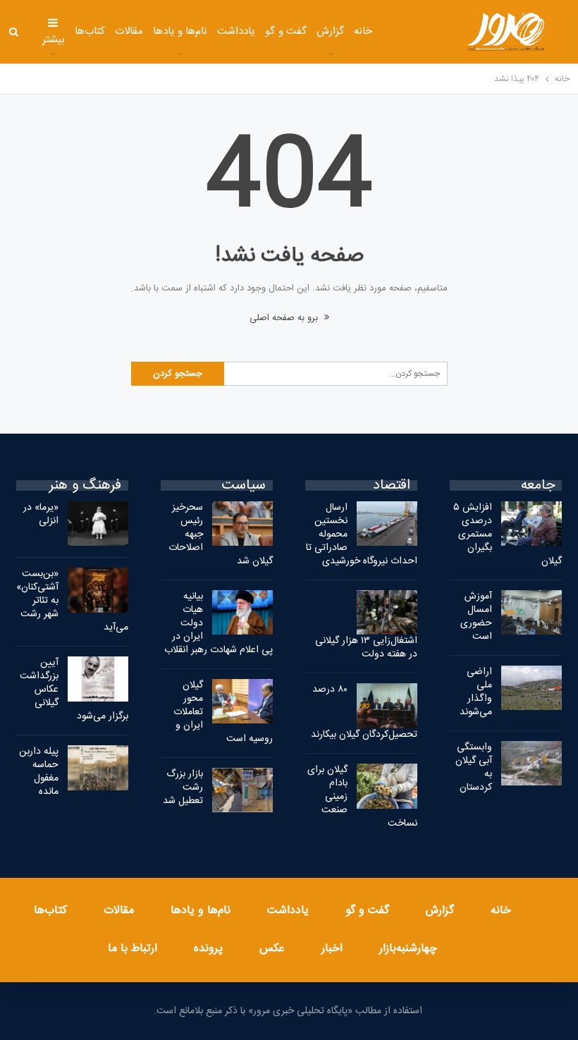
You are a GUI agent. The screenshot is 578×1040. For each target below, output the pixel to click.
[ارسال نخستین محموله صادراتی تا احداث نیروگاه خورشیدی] (387, 523)
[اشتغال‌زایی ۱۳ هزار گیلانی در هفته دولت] (387, 612)
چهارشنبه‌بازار (408, 948)
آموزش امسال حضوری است (476, 616)
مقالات (129, 31)
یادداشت (236, 31)
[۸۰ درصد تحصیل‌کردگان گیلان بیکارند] (387, 705)
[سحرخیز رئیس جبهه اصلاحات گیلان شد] (242, 523)
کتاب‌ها (90, 31)
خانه (363, 31)
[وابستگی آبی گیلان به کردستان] (531, 763)
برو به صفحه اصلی (285, 318)
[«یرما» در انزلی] (98, 523)
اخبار (332, 948)
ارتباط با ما (132, 948)
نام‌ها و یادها (180, 31)
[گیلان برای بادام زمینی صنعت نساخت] (387, 786)
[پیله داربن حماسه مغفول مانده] (98, 767)
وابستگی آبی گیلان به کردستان (473, 767)
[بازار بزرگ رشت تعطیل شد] (242, 790)
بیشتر (53, 40)
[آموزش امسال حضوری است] (531, 612)
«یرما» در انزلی (41, 514)
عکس (272, 948)
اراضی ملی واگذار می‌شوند (476, 692)
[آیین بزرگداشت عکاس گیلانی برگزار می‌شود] (98, 679)
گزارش (330, 31)
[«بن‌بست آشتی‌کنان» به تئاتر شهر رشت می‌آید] (98, 590)
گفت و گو (286, 31)
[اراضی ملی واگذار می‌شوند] (531, 688)
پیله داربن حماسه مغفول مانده (39, 771)
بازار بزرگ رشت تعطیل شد (183, 787)
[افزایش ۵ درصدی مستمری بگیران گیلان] (531, 523)
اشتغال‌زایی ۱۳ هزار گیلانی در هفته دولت (366, 647)
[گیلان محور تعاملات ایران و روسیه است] (242, 701)
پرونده (208, 948)
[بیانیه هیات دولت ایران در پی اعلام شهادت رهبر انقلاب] (242, 612)
